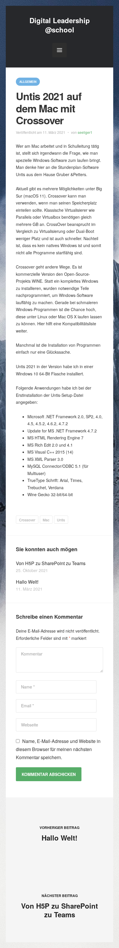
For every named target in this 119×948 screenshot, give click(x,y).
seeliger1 (85, 132)
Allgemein (27, 82)
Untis (61, 519)
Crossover (27, 519)
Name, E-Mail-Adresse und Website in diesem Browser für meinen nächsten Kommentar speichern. (58, 749)
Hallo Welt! (27, 581)
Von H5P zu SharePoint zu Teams (50, 563)
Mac (46, 519)
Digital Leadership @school (59, 24)
